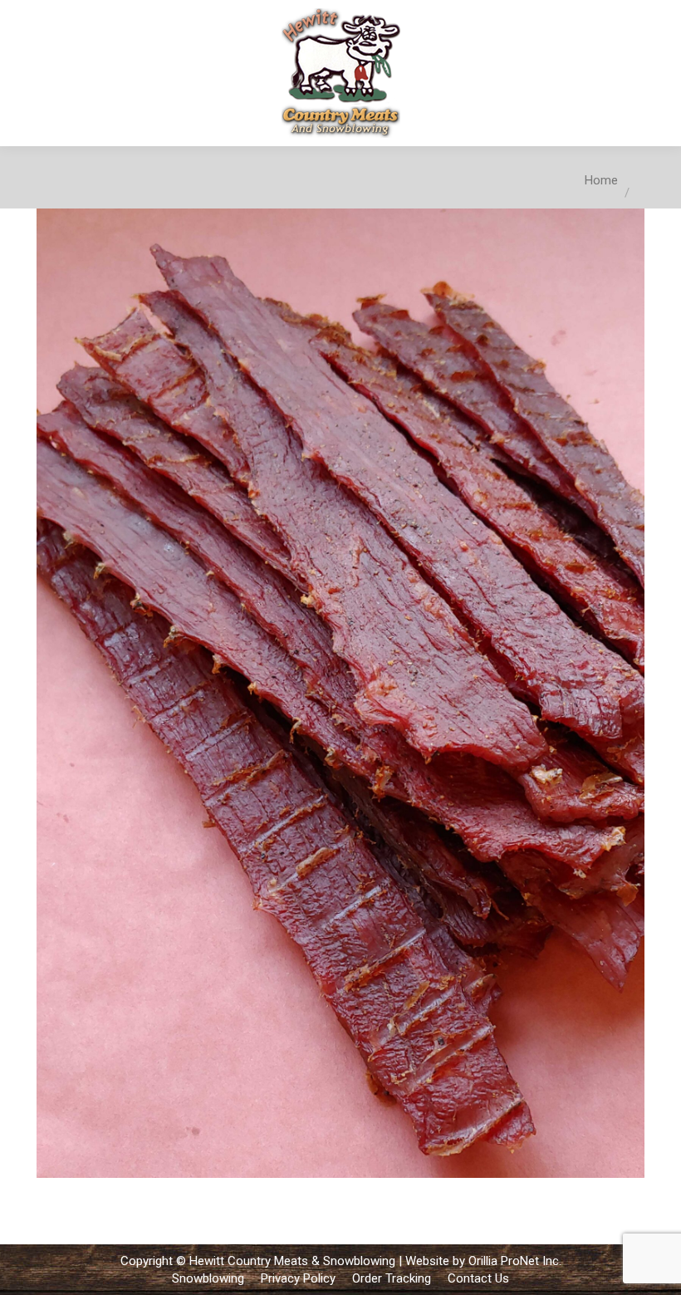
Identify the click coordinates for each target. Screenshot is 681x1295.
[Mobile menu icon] (654, 73)
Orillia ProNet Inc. (514, 1260)
